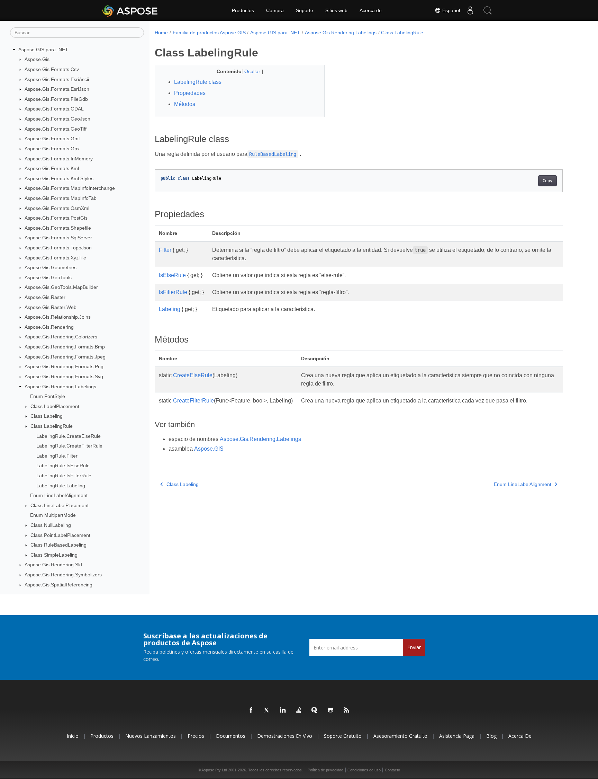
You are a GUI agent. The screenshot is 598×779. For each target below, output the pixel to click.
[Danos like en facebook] (251, 710)
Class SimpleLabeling (54, 555)
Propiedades (190, 93)
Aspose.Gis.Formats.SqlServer (58, 238)
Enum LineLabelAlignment (59, 495)
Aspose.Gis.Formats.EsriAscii (57, 79)
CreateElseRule (192, 375)
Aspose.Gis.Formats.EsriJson (57, 89)
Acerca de (371, 10)
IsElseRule (172, 275)
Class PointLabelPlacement (60, 535)
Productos (243, 10)
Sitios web (336, 10)
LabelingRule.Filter (57, 456)
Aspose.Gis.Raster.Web (50, 307)
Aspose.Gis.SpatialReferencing (58, 584)
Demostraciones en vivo (284, 736)
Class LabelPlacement (54, 406)
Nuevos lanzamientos (150, 736)
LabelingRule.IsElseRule (63, 466)
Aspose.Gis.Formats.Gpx (52, 148)
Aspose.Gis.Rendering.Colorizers (61, 337)
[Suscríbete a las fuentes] (346, 710)
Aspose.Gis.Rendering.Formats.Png (64, 367)
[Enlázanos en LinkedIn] (283, 710)
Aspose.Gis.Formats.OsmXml (57, 208)
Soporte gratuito (343, 736)
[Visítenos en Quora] (314, 710)
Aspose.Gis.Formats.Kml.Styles (59, 178)
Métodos (184, 104)
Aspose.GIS (209, 449)
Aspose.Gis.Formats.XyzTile (55, 257)
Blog (491, 736)
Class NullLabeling (50, 525)
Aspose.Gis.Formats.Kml (52, 168)
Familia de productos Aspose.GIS (209, 32)
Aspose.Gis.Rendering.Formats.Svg (64, 376)
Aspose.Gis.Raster (45, 297)
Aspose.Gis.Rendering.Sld (53, 565)
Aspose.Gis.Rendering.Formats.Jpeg (65, 357)
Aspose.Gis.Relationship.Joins (58, 317)
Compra (275, 10)
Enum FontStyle (47, 396)
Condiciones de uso (364, 770)
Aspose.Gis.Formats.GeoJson (57, 119)
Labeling (169, 309)
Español (450, 10)
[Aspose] (130, 10)
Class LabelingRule (51, 426)
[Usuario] (470, 10)
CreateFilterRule (193, 401)
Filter (165, 250)
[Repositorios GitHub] (330, 710)
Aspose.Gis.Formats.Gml (52, 138)
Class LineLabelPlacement (59, 505)
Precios (196, 736)
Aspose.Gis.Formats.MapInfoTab (61, 198)
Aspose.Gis (37, 59)
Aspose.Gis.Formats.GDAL (54, 109)
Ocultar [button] (253, 71)
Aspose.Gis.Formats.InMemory (59, 158)
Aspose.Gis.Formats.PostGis (56, 218)
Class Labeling (46, 416)
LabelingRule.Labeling (60, 485)
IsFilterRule (173, 292)
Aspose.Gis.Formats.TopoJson (58, 247)
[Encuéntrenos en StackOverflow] (299, 710)
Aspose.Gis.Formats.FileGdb (56, 99)
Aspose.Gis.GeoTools (48, 277)
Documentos (230, 736)
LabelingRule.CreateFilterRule (69, 446)
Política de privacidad (325, 770)
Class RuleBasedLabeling (58, 545)
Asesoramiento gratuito (400, 736)
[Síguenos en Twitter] (267, 710)
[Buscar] (487, 10)
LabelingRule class (197, 82)
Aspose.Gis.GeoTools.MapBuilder (61, 287)
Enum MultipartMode (53, 515)
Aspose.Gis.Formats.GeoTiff (56, 129)
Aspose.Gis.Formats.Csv (52, 69)
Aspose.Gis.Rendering (49, 327)
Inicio (73, 736)
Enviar (414, 647)
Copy (547, 180)
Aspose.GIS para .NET (43, 49)
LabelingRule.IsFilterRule (63, 475)
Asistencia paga (456, 736)
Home (161, 32)
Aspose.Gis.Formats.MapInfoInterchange (70, 188)
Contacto (392, 770)
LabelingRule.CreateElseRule (68, 436)
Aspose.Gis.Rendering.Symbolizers (63, 574)
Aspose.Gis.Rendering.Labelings (60, 386)
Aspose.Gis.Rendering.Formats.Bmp (65, 346)
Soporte (304, 10)
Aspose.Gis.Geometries (50, 267)
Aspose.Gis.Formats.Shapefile (58, 228)
